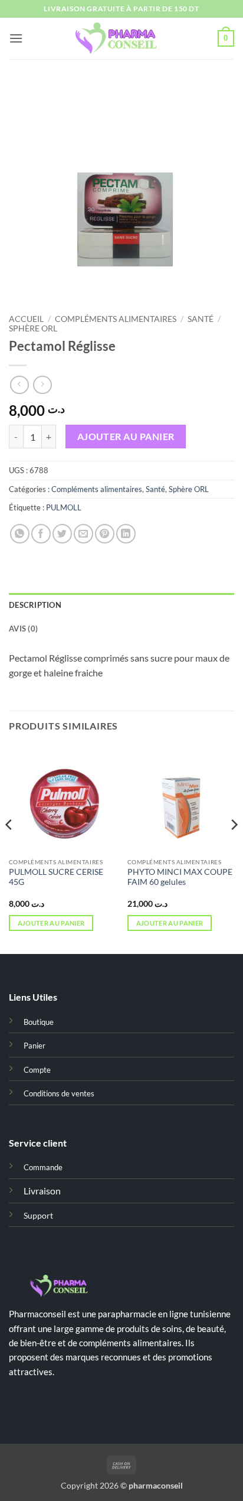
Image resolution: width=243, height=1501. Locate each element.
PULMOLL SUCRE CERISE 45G (56, 877)
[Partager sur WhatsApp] (19, 533)
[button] (16, 38)
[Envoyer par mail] (83, 533)
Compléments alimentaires (115, 319)
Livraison (42, 1190)
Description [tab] (35, 605)
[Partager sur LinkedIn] (126, 533)
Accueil (26, 319)
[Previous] (9, 848)
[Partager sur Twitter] (62, 533)
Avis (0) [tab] (23, 628)
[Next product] (19, 385)
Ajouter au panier (126, 436)
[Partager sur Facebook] (41, 533)
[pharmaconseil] (121, 38)
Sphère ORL (33, 328)
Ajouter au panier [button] (51, 923)
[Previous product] (42, 385)
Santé (201, 319)
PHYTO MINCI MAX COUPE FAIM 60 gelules (179, 877)
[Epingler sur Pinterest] (104, 533)
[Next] (233, 848)
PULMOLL (63, 507)
